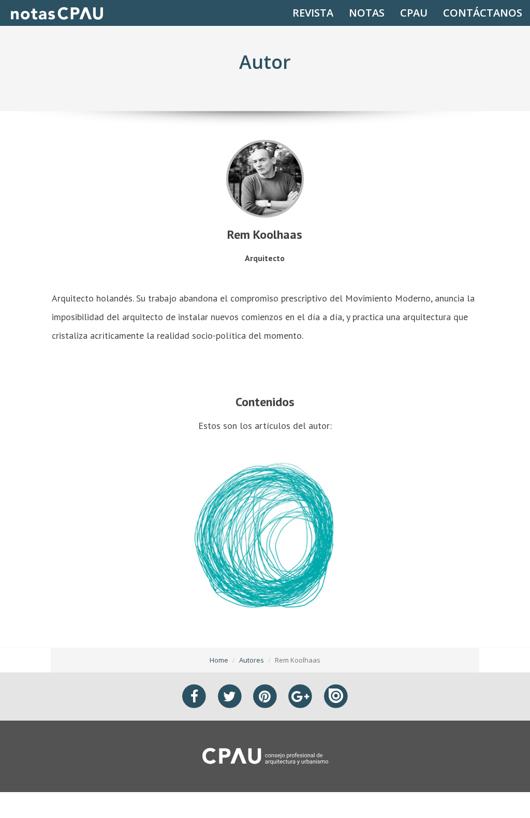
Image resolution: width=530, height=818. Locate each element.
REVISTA (312, 13)
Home (219, 660)
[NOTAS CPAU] (57, 13)
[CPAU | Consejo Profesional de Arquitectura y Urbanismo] (265, 755)
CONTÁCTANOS (482, 13)
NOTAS (367, 13)
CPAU (414, 13)
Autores (251, 660)
